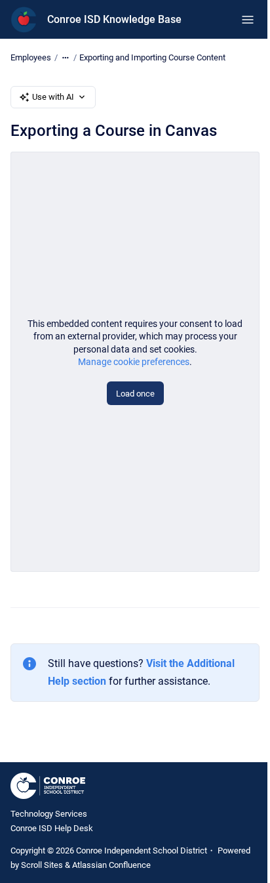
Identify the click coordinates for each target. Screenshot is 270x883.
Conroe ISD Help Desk (51, 828)
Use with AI (53, 97)
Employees (30, 57)
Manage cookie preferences (133, 361)
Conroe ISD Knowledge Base (114, 19)
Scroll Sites (42, 865)
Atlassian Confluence (111, 865)
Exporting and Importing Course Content (152, 57)
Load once (135, 393)
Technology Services (48, 814)
